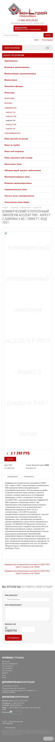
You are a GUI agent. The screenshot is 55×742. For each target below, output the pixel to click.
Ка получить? (7, 670)
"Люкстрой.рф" (10, 727)
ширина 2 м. (11, 112)
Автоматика (10, 61)
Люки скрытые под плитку (18, 158)
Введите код (10, 624)
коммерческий (10, 108)
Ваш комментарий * (13, 605)
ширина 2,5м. (11, 116)
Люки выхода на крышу (16, 139)
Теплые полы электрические (19, 196)
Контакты (6, 661)
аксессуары (9, 98)
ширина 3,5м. (11, 125)
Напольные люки (13, 164)
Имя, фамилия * (11, 595)
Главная (5, 207)
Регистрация (47, 40)
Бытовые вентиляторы (17, 67)
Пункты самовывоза (9, 663)
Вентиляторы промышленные (20, 73)
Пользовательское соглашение (13, 688)
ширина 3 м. (11, 120)
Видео (4, 677)
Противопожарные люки (17, 177)
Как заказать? (7, 668)
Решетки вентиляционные (18, 183)
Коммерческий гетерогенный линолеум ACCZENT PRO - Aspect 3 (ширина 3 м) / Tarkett (28, 572)
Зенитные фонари (13, 86)
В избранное (9, 468)
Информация (12, 477)
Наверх (48, 738)
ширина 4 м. (11, 129)
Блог (4, 675)
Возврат (5, 673)
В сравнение (31, 468)
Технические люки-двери (16, 202)
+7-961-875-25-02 (27, 20)
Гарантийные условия (10, 686)
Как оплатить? (7, 666)
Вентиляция (10, 80)
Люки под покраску (14, 151)
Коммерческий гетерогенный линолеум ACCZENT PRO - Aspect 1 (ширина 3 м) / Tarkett (28, 566)
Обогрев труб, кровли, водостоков (22, 170)
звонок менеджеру (12, 48)
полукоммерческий (12, 133)
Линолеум (9, 92)
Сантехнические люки (15, 189)
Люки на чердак (12, 145)
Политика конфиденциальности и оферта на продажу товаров (19, 691)
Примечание (29, 477)
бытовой (8, 103)
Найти (48, 35)
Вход (36, 40)
